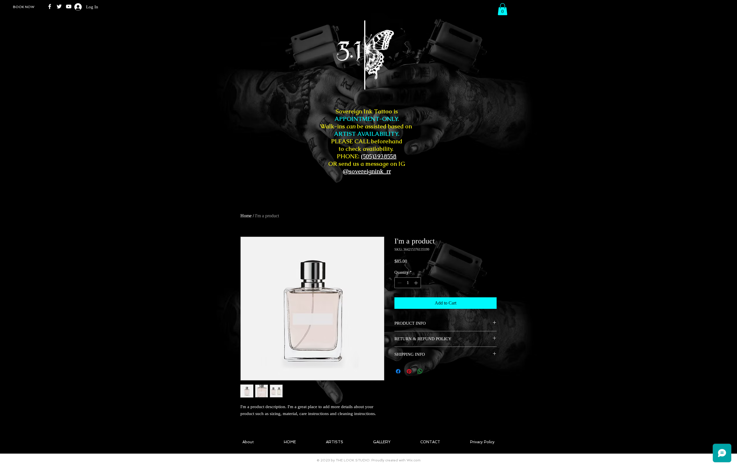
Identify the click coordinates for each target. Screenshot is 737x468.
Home (246, 215)
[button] (502, 9)
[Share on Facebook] (398, 371)
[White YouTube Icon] (68, 6)
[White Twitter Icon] (59, 6)
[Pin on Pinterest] (409, 371)
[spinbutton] (407, 283)
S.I (322, 51)
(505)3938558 (378, 156)
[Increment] (416, 283)
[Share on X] (431, 371)
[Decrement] (398, 283)
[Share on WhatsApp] (420, 371)
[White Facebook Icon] (49, 6)
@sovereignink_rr (367, 171)
